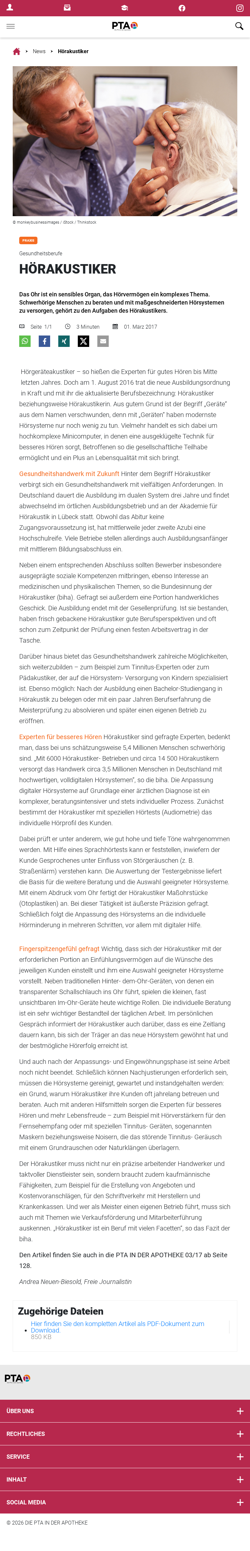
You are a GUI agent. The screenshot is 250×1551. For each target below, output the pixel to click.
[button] (25, 341)
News (39, 51)
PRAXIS (28, 240)
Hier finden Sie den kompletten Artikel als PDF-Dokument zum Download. (117, 1327)
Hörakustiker (73, 51)
